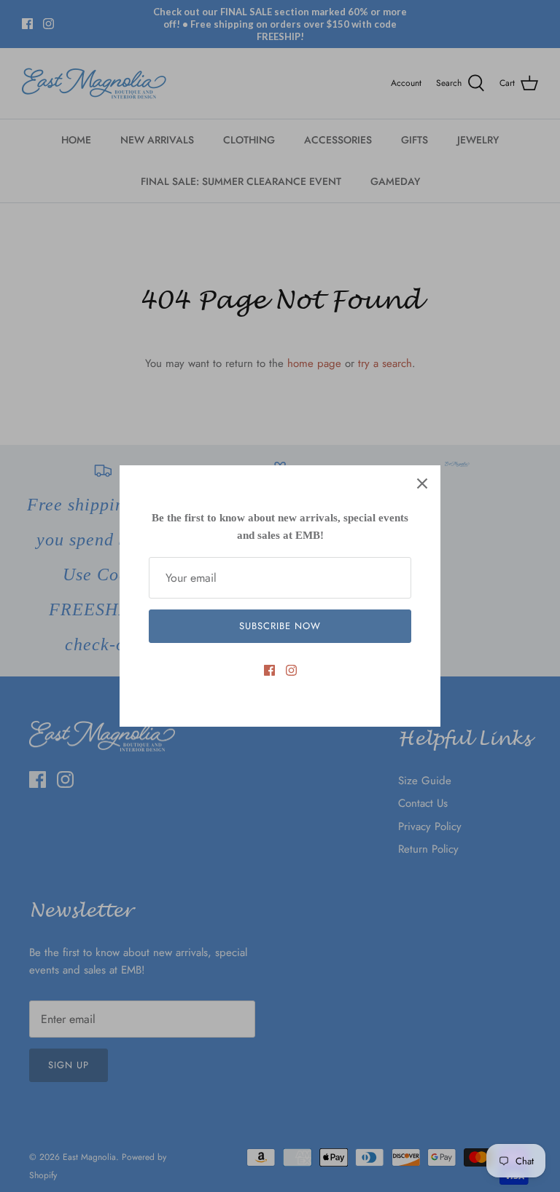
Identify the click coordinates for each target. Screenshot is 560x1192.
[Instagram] (291, 670)
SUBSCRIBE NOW (280, 626)
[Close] (422, 483)
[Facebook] (269, 670)
